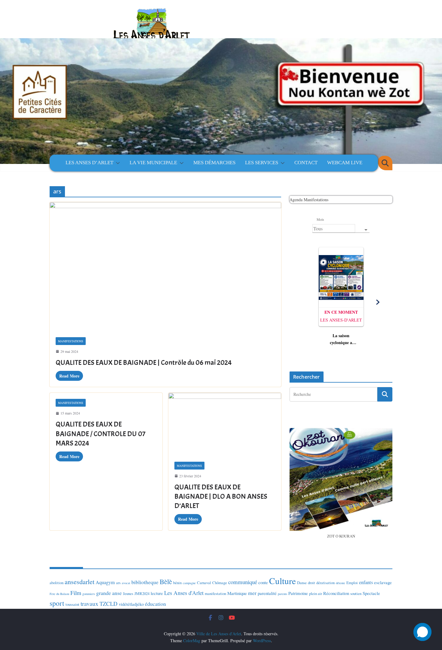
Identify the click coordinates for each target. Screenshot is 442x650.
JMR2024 (141, 593)
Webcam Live (344, 162)
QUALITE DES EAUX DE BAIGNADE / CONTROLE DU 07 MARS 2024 (101, 433)
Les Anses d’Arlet (89, 162)
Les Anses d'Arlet (184, 592)
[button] (116, 163)
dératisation (325, 582)
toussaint (72, 604)
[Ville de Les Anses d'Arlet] (221, 70)
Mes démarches (214, 162)
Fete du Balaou (59, 594)
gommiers (88, 594)
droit (311, 582)
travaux (89, 603)
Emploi (352, 582)
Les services (261, 162)
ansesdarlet (79, 581)
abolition (56, 582)
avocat (126, 583)
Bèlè (166, 581)
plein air (315, 593)
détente (340, 583)
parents (282, 594)
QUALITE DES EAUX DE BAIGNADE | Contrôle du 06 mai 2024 (144, 362)
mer (252, 592)
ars (118, 582)
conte (263, 582)
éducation (155, 603)
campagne (189, 583)
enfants (366, 582)
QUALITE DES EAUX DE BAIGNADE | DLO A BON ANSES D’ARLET (220, 496)
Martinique (237, 593)
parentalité (267, 593)
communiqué (242, 582)
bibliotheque (144, 582)
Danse (302, 582)
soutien (355, 593)
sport (57, 603)
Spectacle (371, 593)
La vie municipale (153, 162)
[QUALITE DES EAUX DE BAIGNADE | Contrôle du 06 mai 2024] (165, 266)
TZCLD (109, 603)
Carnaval (204, 582)
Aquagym (105, 582)
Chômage (219, 582)
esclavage (383, 582)
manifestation (215, 593)
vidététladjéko (131, 604)
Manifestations (70, 341)
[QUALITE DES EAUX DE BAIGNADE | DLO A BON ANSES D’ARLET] (224, 424)
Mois (320, 219)
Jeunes (128, 593)
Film (75, 593)
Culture (282, 581)
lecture (157, 593)
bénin (177, 582)
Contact (306, 162)
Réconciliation (336, 593)
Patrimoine (298, 593)
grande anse (109, 592)
